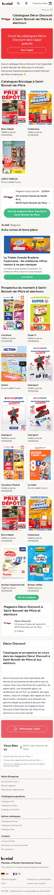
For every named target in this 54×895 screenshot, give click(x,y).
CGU (3, 883)
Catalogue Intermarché (11, 825)
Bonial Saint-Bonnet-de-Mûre (17, 757)
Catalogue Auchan (9, 821)
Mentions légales (8, 879)
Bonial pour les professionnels (14, 845)
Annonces (45, 10)
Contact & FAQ (8, 841)
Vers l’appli (27, 50)
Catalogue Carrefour (10, 809)
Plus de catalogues (27, 597)
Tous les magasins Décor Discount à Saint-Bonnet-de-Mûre (27, 213)
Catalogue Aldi (7, 829)
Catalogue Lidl (7, 801)
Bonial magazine (8, 785)
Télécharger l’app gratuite (12, 789)
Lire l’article (27, 277)
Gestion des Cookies (36, 883)
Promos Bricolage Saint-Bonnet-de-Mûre (22, 760)
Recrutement (7, 849)
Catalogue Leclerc (9, 805)
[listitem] (13, 113)
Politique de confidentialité (39, 879)
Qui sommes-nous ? (10, 781)
